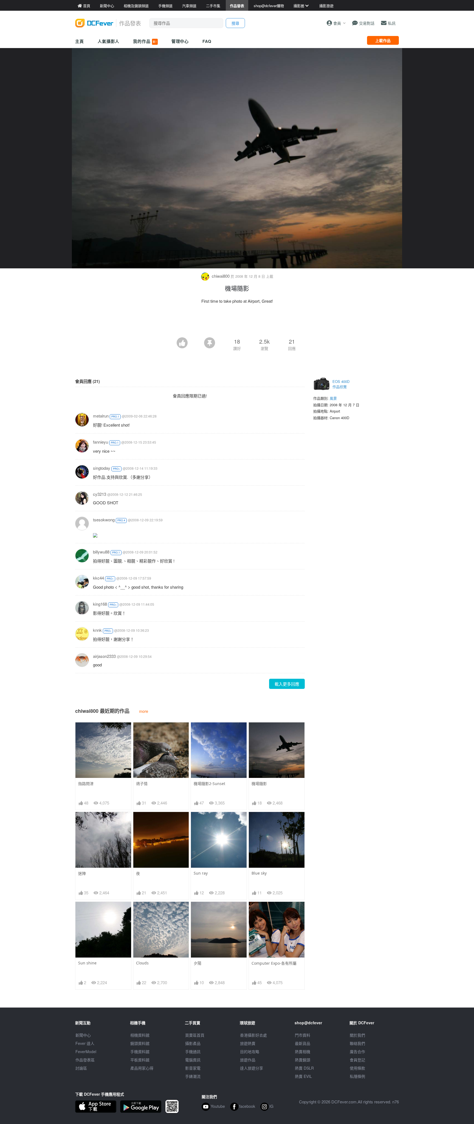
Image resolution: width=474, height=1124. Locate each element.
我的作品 (145, 41)
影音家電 (193, 1068)
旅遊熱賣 (247, 1043)
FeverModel (85, 1051)
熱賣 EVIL (303, 1076)
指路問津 (86, 783)
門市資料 (302, 1035)
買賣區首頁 (194, 1035)
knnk (97, 630)
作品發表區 (85, 1059)
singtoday (101, 468)
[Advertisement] (237, 322)
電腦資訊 (193, 1059)
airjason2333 (104, 656)
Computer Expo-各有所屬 (274, 963)
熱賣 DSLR (304, 1068)
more (143, 711)
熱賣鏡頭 (302, 1059)
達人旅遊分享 (251, 1068)
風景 (333, 398)
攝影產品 (193, 1043)
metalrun (101, 416)
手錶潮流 (193, 1076)
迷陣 (82, 873)
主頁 (79, 41)
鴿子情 (142, 783)
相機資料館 (139, 1035)
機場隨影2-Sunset (209, 783)
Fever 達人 (84, 1043)
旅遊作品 (247, 1059)
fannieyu (100, 442)
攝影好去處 (253, 1035)
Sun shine (87, 963)
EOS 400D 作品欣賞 (340, 384)
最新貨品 (302, 1043)
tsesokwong (104, 519)
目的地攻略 (249, 1051)
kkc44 (98, 578)
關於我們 (357, 1035)
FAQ (206, 41)
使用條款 (357, 1068)
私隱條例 (357, 1076)
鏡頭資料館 (139, 1043)
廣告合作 (357, 1051)
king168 (100, 604)
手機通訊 (193, 1051)
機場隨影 (259, 783)
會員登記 (357, 1059)
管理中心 (180, 41)
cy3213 (99, 494)
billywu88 (101, 552)
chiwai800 (221, 276)
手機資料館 (139, 1051)
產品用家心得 (141, 1068)
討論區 (81, 1068)
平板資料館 (139, 1059)
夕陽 (197, 963)
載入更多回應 (287, 684)
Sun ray (201, 873)
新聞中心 (83, 1035)
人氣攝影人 (109, 41)
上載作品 (383, 40)
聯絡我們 (357, 1043)
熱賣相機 (302, 1051)
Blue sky (259, 873)
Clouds (142, 963)
